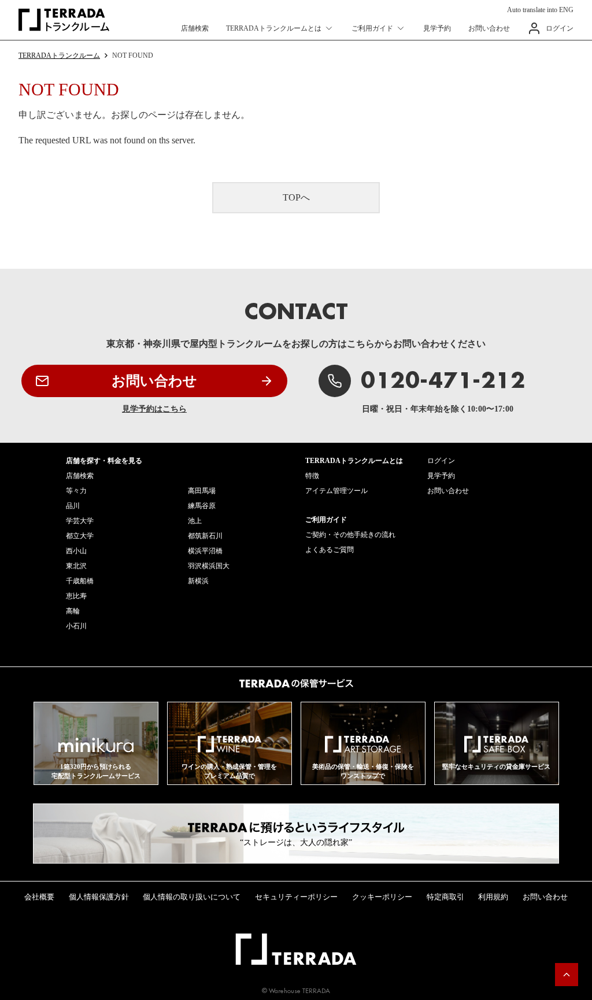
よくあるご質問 (329, 550)
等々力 (76, 491)
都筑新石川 (205, 536)
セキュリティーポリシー (296, 896)
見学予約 (437, 28)
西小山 (76, 551)
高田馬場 (202, 491)
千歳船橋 (80, 581)
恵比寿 (76, 596)
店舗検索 (195, 28)
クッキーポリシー (382, 896)
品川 (73, 506)
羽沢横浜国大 (209, 566)
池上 (195, 521)
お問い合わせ (489, 28)
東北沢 (76, 566)
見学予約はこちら (154, 409)
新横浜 (198, 581)
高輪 (73, 611)
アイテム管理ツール (336, 491)
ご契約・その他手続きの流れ (350, 535)
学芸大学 (80, 521)
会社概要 (39, 896)
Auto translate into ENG (540, 10)
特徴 (312, 476)
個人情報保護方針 (99, 896)
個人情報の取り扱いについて (191, 896)
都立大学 (80, 536)
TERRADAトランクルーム (59, 55)
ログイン (560, 28)
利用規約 (493, 896)
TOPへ (296, 197)
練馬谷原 (202, 506)
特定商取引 (445, 896)
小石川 (76, 626)
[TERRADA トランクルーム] (63, 20)
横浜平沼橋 (205, 551)
